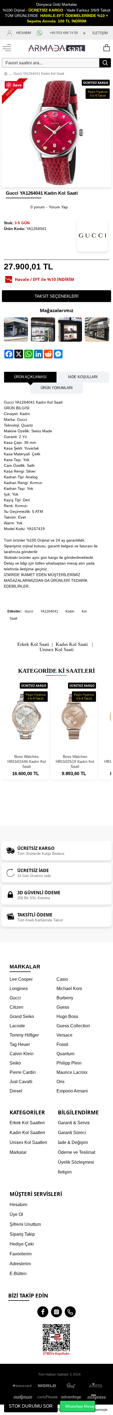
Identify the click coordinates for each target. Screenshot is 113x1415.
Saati (13, 618)
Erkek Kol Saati (33, 644)
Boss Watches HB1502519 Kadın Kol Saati (75, 761)
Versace (64, 1035)
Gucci (29, 611)
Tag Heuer (20, 1044)
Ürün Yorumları (57, 388)
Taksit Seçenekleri (56, 296)
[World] (47, 1385)
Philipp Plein (68, 1063)
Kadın (70, 611)
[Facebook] (42, 1311)
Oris (60, 1081)
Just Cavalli (21, 1081)
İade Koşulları (83, 377)
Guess (62, 1007)
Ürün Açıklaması (30, 377)
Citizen (16, 1007)
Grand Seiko (22, 1016)
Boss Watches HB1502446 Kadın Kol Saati (26, 761)
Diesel (16, 1091)
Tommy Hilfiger (24, 1035)
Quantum (65, 1053)
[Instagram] (56, 1311)
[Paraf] (71, 1385)
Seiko (15, 1063)
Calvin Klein (21, 1053)
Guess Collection (73, 1025)
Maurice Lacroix (71, 1072)
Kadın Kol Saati (72, 644)
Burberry (64, 998)
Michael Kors (69, 988)
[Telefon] (70, 1311)
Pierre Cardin (23, 1072)
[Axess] (95, 1385)
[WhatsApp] (40, 33)
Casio (62, 979)
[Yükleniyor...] (106, 48)
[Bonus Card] (23, 1385)
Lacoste (17, 1025)
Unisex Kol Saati (56, 649)
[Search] (105, 62)
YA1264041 (49, 611)
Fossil (62, 1044)
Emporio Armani (72, 1091)
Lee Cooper (21, 979)
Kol (84, 611)
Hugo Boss (67, 1016)
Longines (19, 988)
